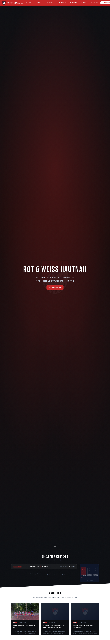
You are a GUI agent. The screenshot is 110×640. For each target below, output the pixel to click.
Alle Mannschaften (55, 287)
